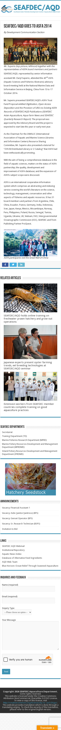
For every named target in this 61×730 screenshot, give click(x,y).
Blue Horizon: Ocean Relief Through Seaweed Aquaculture (30, 566)
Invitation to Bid (9, 529)
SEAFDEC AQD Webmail (13, 546)
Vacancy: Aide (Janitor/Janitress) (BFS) (20, 513)
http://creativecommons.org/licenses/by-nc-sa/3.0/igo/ (30, 702)
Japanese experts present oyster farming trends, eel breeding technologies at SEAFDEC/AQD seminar (28, 365)
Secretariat (7, 432)
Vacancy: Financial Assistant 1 (16, 507)
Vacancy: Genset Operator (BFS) (17, 518)
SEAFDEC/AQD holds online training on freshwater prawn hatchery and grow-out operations (28, 318)
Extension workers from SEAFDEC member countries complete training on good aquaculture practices (29, 407)
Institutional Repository (13, 550)
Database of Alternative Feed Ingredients (22, 558)
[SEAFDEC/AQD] (30, 8)
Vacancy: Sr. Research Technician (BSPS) (21, 523)
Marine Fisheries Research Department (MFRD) (24, 440)
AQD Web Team (9, 562)
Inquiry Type (8, 608)
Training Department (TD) (14, 436)
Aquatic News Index (12, 554)
